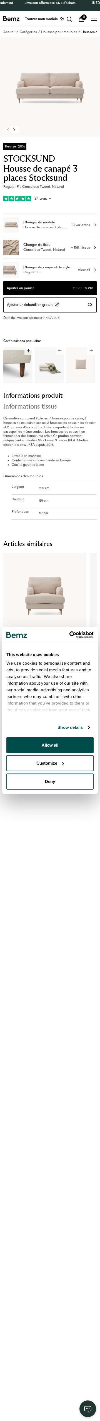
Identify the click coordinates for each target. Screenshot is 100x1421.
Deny (50, 781)
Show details (70, 727)
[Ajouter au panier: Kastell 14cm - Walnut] (28, 351)
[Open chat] (87, 1408)
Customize (46, 763)
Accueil (9, 32)
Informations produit (33, 395)
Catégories (28, 32)
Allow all (50, 744)
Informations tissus (29, 406)
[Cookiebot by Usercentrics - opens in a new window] (71, 635)
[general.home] (11, 18)
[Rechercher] (69, 19)
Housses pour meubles (59, 32)
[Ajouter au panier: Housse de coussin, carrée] (91, 351)
